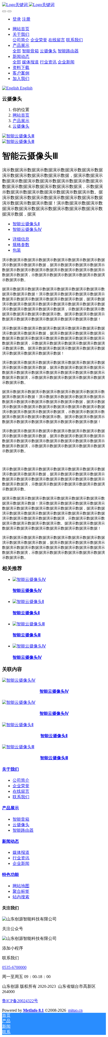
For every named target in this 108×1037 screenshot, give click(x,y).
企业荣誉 (21, 786)
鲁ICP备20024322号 (20, 1001)
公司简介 (21, 780)
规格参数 (21, 244)
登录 (17, 19)
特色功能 (10, 874)
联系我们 (21, 797)
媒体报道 (21, 852)
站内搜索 (21, 897)
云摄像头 (21, 126)
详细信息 (21, 239)
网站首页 (21, 29)
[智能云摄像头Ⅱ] (28, 601)
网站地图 (21, 886)
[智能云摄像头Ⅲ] (29, 624)
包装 (17, 250)
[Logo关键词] (54, 5)
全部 (17, 51)
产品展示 (21, 120)
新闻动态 (10, 841)
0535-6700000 (14, 967)
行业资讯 (21, 858)
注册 (26, 19)
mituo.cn (75, 1010)
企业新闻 (21, 863)
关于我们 (10, 769)
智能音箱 (21, 819)
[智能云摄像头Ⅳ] (29, 579)
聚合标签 (21, 891)
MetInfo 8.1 (33, 1010)
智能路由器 (23, 830)
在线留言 (21, 791)
